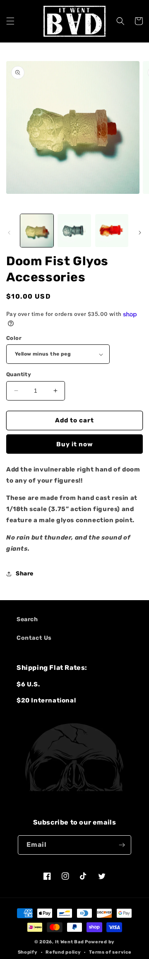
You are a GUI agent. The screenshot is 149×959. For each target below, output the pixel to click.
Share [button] (25, 573)
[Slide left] (9, 233)
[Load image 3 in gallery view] (111, 230)
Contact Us (34, 637)
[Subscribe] (122, 845)
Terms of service (110, 952)
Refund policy (63, 952)
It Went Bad (69, 942)
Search (27, 619)
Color (14, 338)
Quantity (18, 374)
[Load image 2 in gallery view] (74, 230)
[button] (10, 21)
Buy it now (74, 444)
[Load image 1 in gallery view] (36, 230)
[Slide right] (140, 233)
